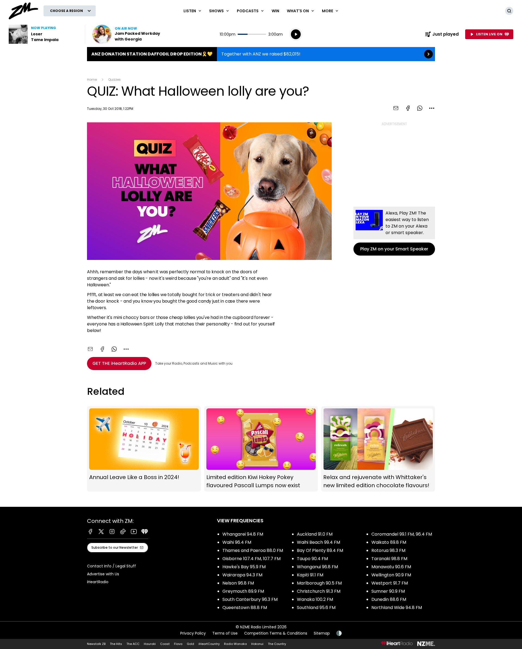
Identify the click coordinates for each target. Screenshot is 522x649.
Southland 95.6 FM (316, 607)
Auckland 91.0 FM (315, 534)
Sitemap (322, 633)
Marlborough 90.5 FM (319, 583)
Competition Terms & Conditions (275, 633)
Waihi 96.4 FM (236, 542)
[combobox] (431, 108)
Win (275, 11)
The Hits (116, 644)
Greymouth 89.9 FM (243, 591)
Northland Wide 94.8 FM (396, 607)
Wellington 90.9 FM (391, 575)
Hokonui (257, 644)
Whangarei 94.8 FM (242, 534)
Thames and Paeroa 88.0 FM (252, 550)
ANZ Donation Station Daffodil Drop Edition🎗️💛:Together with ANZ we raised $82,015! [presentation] (261, 54)
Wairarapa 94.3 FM (242, 575)
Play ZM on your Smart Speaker (394, 231)
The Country (277, 644)
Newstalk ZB (96, 644)
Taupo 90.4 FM (312, 558)
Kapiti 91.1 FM (310, 575)
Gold (190, 644)
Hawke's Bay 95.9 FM (244, 567)
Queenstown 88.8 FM (244, 607)
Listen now (127, 34)
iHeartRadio (97, 582)
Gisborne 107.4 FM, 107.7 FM (251, 558)
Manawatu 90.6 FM (391, 567)
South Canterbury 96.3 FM (250, 599)
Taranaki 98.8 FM (389, 558)
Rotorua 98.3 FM (388, 550)
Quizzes (114, 79)
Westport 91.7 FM (389, 583)
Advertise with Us (103, 574)
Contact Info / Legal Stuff (111, 566)
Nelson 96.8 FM (238, 583)
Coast (165, 644)
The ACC (132, 644)
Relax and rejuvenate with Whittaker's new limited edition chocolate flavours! (378, 449)
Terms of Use (225, 633)
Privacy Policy (193, 633)
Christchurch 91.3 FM (318, 591)
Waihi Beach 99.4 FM (318, 542)
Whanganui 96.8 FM (317, 567)
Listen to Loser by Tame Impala (43, 34)
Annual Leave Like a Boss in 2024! (144, 449)
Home (92, 79)
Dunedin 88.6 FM (388, 599)
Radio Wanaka (235, 644)
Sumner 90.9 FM (388, 591)
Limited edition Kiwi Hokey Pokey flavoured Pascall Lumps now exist (261, 449)
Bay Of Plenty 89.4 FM (320, 550)
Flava (178, 644)
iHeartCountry (209, 644)
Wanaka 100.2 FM (315, 599)
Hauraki (150, 644)
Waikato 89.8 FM (388, 542)
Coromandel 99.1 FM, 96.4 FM (401, 534)
